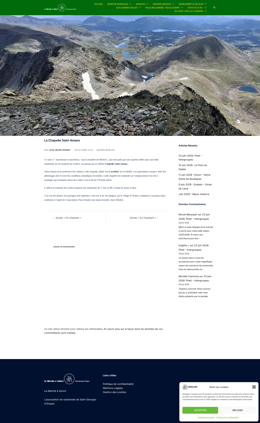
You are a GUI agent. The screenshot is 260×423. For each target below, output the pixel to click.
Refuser (237, 410)
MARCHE (140, 4)
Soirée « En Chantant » (143, 217)
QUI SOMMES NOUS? (127, 7)
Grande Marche (106, 150)
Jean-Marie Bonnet (60, 150)
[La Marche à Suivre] (60, 7)
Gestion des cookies (114, 392)
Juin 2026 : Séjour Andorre (194, 194)
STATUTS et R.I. (195, 7)
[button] (253, 386)
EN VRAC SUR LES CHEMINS (189, 11)
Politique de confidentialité (227, 417)
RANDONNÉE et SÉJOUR (191, 4)
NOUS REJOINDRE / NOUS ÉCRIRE (162, 7)
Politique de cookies (206, 417)
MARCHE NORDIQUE (117, 4)
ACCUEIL (98, 4)
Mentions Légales (113, 388)
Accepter (200, 410)
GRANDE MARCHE (162, 4)
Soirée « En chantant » (68, 217)
